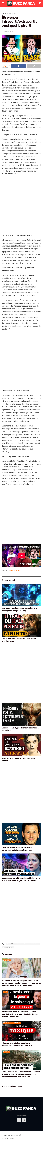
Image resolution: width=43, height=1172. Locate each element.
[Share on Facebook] (18, 66)
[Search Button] (40, 3)
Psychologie (12, 13)
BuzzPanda (10, 1138)
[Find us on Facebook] (19, 1120)
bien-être (11, 944)
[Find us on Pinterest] (24, 1120)
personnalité (8, 947)
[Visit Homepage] (21, 3)
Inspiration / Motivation (12, 1023)
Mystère (6, 1051)
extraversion (22, 944)
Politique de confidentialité (11, 1135)
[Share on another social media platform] (34, 66)
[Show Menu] (3, 3)
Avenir (5, 991)
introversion (33, 944)
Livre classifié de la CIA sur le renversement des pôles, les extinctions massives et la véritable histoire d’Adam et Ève (21, 1074)
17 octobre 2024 (7, 31)
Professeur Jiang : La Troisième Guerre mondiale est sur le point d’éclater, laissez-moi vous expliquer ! (20, 1014)
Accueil (4, 13)
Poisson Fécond (15, 570)
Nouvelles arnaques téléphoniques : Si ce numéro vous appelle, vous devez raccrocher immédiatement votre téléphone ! (21, 983)
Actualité (6, 960)
